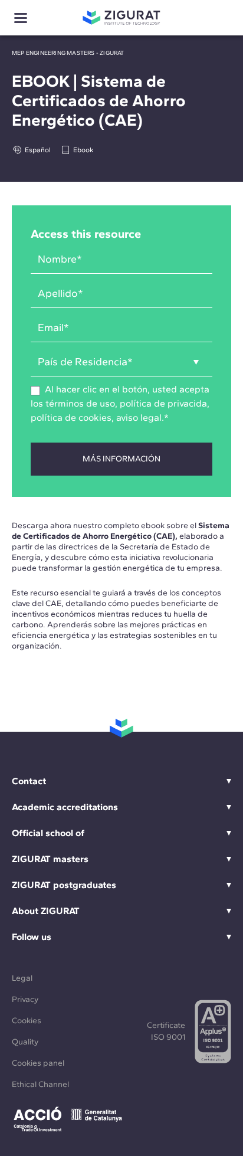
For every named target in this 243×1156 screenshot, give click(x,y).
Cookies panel (38, 1063)
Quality (25, 1042)
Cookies (26, 1021)
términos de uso (80, 403)
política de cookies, (73, 417)
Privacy (25, 999)
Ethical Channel (40, 1084)
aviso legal (139, 417)
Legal (22, 978)
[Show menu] (20, 18)
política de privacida (163, 403)
